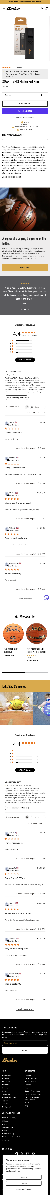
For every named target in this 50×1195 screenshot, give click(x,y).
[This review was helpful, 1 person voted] (38, 483)
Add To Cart (25, 104)
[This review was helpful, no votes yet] (38, 448)
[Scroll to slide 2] (25, 309)
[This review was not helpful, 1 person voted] (43, 518)
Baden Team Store (32, 1091)
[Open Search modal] (42, 8)
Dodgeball (6, 1107)
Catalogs (6, 1140)
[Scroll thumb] (13, 672)
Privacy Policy (14, 1171)
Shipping (5, 1121)
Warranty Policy (8, 1127)
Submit (25, 1050)
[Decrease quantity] (38, 95)
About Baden (30, 1075)
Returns (5, 1124)
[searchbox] (15, 407)
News (27, 1088)
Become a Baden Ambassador (32, 1098)
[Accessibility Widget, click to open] (46, 597)
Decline (24, 1183)
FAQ (26, 1106)
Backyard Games (9, 1097)
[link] (16, 1153)
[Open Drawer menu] (3, 8)
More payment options (25, 117)
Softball (5, 1091)
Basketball (6, 1075)
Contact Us (29, 1103)
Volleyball (6, 1094)
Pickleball (6, 1081)
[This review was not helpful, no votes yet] (43, 448)
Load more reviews (25, 599)
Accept (24, 1177)
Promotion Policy (9, 1118)
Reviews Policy (8, 1134)
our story (25, 267)
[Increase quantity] (44, 95)
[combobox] (36, 413)
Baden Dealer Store (33, 1094)
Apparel (5, 1101)
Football (5, 1085)
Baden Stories (30, 1081)
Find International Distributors (14, 1137)
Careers (28, 1085)
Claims (5, 1131)
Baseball (5, 1078)
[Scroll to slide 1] (21, 309)
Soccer (5, 1088)
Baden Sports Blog (32, 1078)
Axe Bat (5, 1104)
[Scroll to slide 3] (28, 309)
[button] (13, 633)
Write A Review (25, 360)
